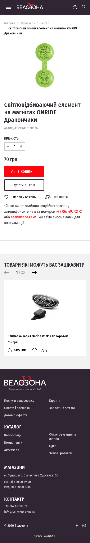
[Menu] (8, 7)
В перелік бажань (23, 197)
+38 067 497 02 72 (69, 211)
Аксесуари (28, 23)
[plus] (21, 146)
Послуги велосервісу (19, 401)
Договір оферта (15, 415)
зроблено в (41, 536)
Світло (44, 23)
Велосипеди (13, 435)
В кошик (25, 172)
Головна (9, 23)
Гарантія (55, 401)
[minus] (8, 146)
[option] (45, 65)
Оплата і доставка (17, 408)
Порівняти (60, 197)
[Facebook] (77, 525)
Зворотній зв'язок (62, 408)
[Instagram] (84, 526)
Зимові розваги (60, 453)
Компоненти (13, 443)
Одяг (52, 446)
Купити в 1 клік (24, 185)
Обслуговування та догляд (62, 436)
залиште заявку (23, 217)
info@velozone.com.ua (19, 512)
